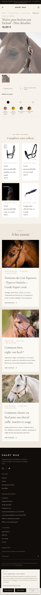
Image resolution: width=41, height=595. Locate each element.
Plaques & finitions (7, 501)
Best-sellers (5, 488)
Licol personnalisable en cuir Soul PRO (13, 512)
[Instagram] (3, 468)
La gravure (5, 498)
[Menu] (3, 7)
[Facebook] (6, 468)
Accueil (4, 13)
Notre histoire (6, 532)
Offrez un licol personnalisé (9, 522)
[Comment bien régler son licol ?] (20, 323)
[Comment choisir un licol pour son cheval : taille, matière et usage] (20, 389)
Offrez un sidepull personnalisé (10, 518)
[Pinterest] (9, 468)
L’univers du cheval (14, 13)
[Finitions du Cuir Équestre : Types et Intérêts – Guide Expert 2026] (20, 254)
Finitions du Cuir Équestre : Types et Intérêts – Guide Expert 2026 (20, 282)
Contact (4, 542)
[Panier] (37, 7)
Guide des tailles (6, 505)
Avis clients (5, 539)
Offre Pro (4, 535)
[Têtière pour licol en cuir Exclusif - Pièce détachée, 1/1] (6, 78)
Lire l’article (9, 303)
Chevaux (4, 478)
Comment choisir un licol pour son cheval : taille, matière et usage (18, 417)
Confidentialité (19, 565)
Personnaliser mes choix (32, 590)
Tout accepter (8, 590)
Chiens (4, 481)
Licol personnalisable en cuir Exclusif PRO (14, 515)
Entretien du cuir (6, 508)
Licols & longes (25, 13)
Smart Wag (20, 7)
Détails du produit (20, 94)
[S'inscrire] (38, 556)
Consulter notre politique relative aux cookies (11, 585)
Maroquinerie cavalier (8, 485)
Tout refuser (20, 590)
